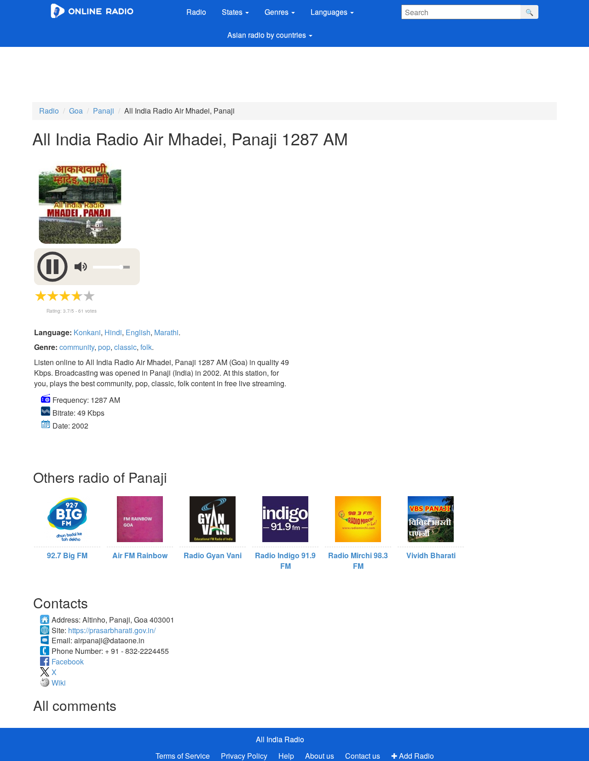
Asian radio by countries (267, 34)
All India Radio (280, 739)
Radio (196, 11)
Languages (330, 11)
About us (319, 755)
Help (286, 755)
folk (146, 347)
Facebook (68, 661)
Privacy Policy (245, 755)
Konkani (87, 332)
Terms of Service (183, 755)
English (138, 332)
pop (104, 347)
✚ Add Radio (412, 755)
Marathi (166, 332)
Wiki (59, 682)
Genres (277, 11)
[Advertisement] (274, 72)
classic (125, 347)
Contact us (362, 755)
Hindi (113, 332)
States (233, 11)
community (76, 347)
